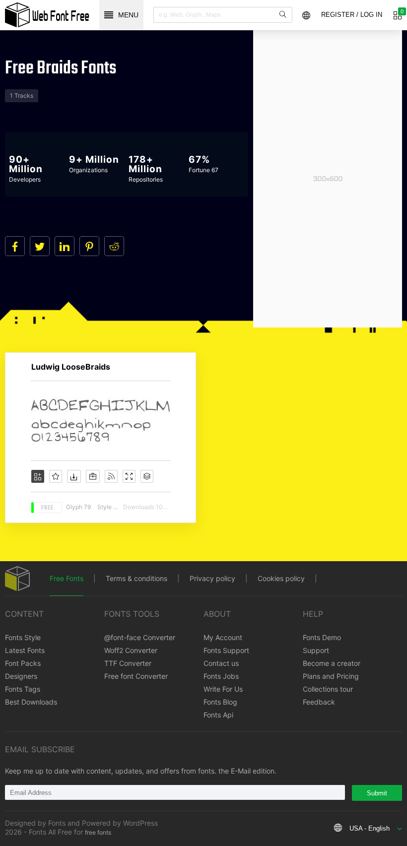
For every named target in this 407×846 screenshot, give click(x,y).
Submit (377, 793)
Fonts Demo (322, 637)
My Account (223, 637)
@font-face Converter (139, 637)
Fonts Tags (22, 689)
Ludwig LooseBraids (70, 367)
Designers (21, 676)
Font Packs (23, 663)
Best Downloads (31, 702)
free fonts (98, 832)
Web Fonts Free (47, 14)
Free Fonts (66, 578)
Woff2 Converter (130, 650)
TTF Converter (127, 663)
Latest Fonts (25, 650)
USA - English (369, 828)
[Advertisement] (327, 178)
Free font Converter (136, 676)
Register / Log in (351, 14)
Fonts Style (23, 637)
